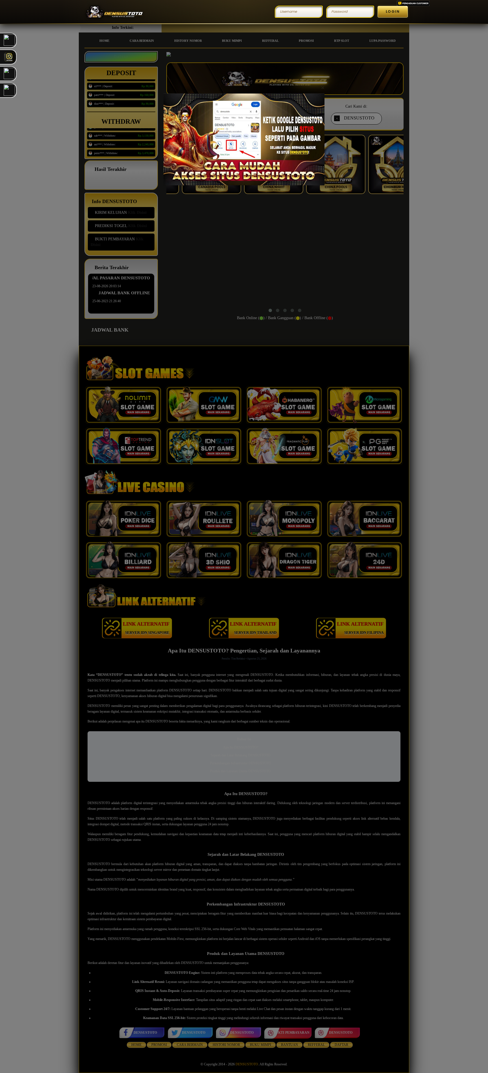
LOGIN (393, 11)
